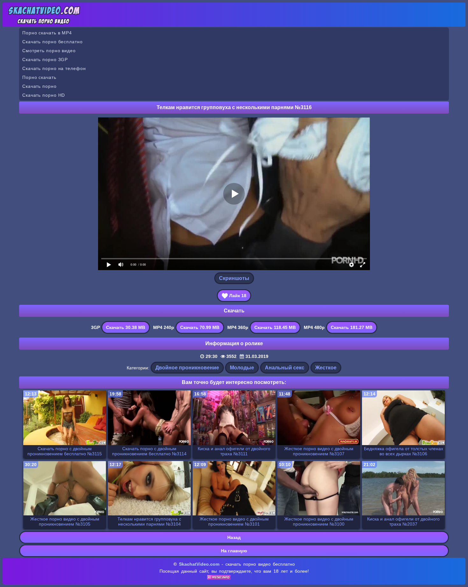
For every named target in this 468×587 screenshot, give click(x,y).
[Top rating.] (218, 578)
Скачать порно (39, 86)
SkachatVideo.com (199, 564)
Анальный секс (284, 367)
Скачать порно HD (43, 95)
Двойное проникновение (187, 367)
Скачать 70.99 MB (199, 327)
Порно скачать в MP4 (47, 32)
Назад (234, 537)
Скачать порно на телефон (54, 68)
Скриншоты (234, 278)
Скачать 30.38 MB (125, 327)
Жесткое (326, 367)
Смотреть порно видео (49, 50)
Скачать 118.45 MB (275, 327)
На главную (234, 550)
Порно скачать (39, 77)
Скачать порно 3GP (45, 59)
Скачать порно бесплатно (52, 41)
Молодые (242, 367)
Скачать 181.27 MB (351, 327)
